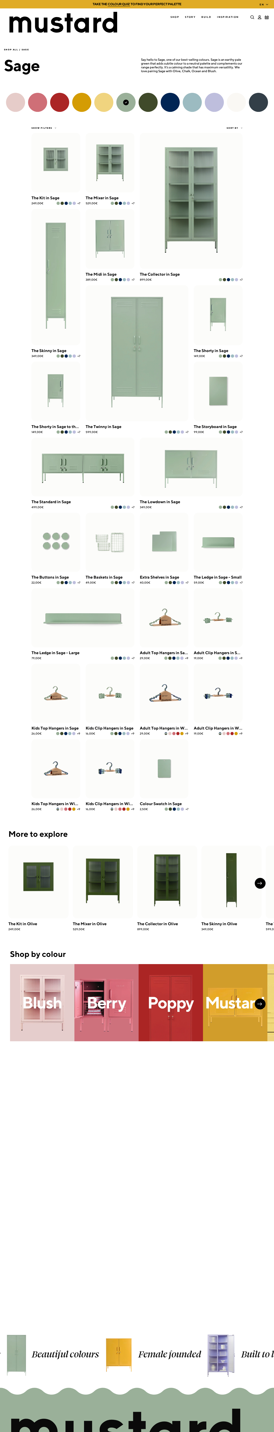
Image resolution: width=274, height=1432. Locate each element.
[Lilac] (74, 203)
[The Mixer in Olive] (103, 882)
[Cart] (266, 17)
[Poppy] (178, 733)
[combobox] (265, 3)
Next (260, 883)
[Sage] (58, 203)
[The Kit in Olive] (38, 882)
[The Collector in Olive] (167, 882)
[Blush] (170, 733)
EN (262, 4)
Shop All (11, 49)
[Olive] (62, 203)
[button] (175, 17)
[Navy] (66, 203)
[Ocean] (70, 203)
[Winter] (165, 733)
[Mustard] (182, 733)
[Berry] (174, 733)
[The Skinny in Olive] (231, 882)
